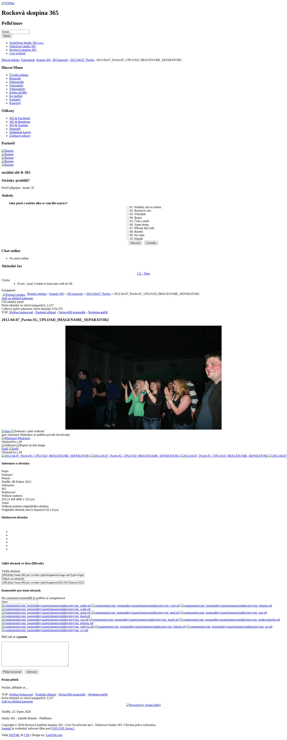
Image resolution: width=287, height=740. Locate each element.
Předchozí (24, 438)
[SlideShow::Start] (6, 431)
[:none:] (46, 612)
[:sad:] (223, 612)
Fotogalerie (28, 60)
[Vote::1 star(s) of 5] (147, 535)
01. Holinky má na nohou (145, 207)
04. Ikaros (136, 217)
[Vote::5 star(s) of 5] (147, 549)
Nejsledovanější (98, 312)
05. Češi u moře (139, 221)
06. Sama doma (139, 224)
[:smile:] (46, 605)
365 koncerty (60, 60)
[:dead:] (46, 616)
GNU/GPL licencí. (63, 728)
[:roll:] (48, 626)
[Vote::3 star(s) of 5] (147, 542)
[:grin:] (226, 605)
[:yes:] (45, 619)
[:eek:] (140, 626)
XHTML (14, 735)
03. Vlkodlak (138, 214)
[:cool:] (136, 605)
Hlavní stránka (11, 60)
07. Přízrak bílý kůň (142, 228)
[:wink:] (46, 609)
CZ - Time (143, 273)
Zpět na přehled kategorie (17, 298)
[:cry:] (45, 630)
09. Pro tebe (137, 235)
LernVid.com (54, 735)
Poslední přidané (46, 312)
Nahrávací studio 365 (22, 46)
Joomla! (6, 728)
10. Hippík (136, 238)
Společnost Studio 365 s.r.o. (26, 42)
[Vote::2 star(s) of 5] (147, 538)
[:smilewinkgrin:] (230, 619)
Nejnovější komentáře (72, 312)
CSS (26, 735)
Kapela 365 (44, 60)
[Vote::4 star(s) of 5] (147, 545)
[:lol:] (134, 619)
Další (5, 448)
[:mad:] (135, 612)
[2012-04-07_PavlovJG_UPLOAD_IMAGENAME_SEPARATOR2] (135, 455)
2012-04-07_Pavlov (82, 60)
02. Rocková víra (140, 210)
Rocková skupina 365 (22, 49)
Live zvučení (17, 53)
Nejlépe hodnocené (21, 312)
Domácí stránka (36, 293)
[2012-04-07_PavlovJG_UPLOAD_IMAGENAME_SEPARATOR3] (46, 455)
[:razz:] (47, 623)
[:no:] (229, 626)
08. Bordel (136, 231)
